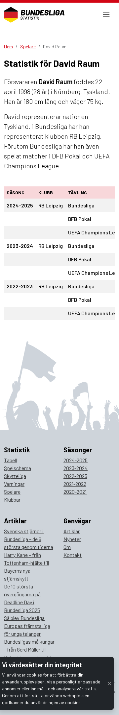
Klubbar (12, 499)
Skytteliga (15, 476)
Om (67, 547)
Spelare (28, 46)
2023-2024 (75, 468)
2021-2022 (74, 484)
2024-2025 (75, 460)
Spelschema (17, 468)
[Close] (109, 683)
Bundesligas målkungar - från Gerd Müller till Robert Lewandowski (29, 649)
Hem (8, 46)
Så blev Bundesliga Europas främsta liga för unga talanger (27, 626)
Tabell (10, 460)
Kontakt (72, 555)
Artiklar (71, 531)
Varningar (14, 484)
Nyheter (72, 539)
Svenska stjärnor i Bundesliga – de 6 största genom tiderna (28, 539)
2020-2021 (75, 492)
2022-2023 (75, 476)
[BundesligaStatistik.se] (34, 14)
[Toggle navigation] (106, 15)
